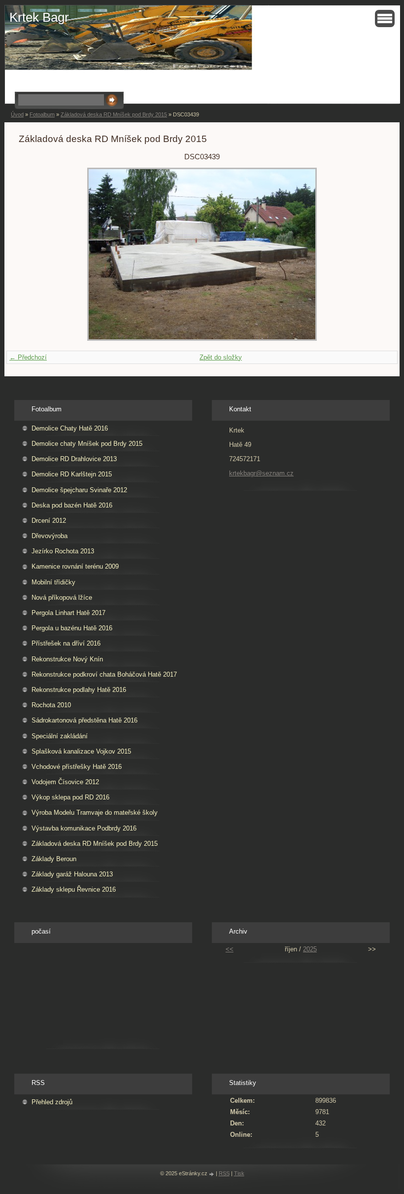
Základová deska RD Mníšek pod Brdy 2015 (114, 114)
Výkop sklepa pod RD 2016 (70, 797)
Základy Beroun (54, 859)
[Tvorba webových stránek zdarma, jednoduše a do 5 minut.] (212, 1174)
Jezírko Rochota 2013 (63, 551)
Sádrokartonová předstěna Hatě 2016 (84, 720)
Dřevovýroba (49, 536)
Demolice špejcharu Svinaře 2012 (79, 490)
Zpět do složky (221, 357)
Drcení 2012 (49, 520)
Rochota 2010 (51, 705)
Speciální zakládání (60, 736)
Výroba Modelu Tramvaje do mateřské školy (95, 812)
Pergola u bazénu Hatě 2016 (72, 628)
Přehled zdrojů (52, 1102)
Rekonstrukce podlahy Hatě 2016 (79, 689)
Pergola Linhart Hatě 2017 (68, 612)
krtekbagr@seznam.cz (261, 473)
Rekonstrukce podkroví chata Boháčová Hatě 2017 (104, 674)
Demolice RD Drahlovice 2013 (74, 459)
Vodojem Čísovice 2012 (65, 782)
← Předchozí (28, 357)
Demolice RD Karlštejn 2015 (72, 474)
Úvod (17, 114)
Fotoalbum (42, 114)
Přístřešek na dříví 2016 (66, 643)
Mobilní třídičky (53, 582)
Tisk (239, 1173)
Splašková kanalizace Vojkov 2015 (81, 751)
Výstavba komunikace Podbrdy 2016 (84, 828)
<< (230, 949)
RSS (224, 1173)
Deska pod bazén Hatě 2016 (72, 505)
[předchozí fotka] (35, 254)
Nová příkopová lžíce (62, 597)
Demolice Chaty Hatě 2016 (70, 428)
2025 (310, 949)
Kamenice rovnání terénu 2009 (75, 566)
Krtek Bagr (39, 17)
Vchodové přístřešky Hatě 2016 (77, 766)
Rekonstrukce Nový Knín (67, 659)
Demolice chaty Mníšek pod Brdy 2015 (87, 443)
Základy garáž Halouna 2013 (72, 874)
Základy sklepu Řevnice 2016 (74, 889)
